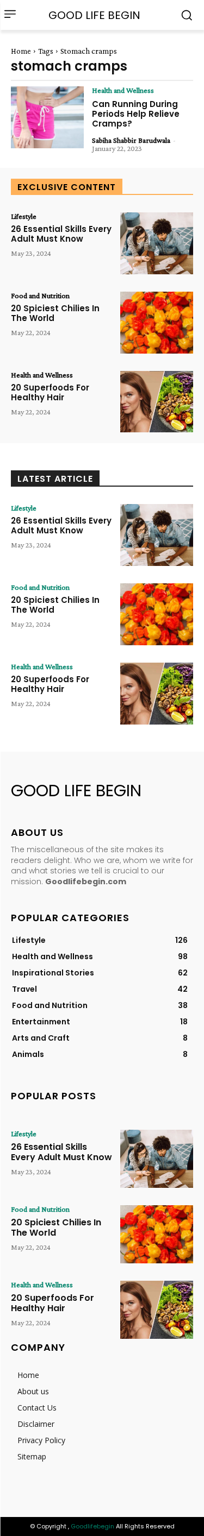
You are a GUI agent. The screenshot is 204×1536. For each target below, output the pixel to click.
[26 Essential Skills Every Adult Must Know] (156, 243)
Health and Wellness (123, 90)
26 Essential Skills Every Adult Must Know (61, 233)
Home (21, 51)
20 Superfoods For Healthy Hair (50, 392)
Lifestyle (23, 216)
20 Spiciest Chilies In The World (55, 313)
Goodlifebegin (92, 1526)
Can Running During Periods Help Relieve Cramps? (136, 113)
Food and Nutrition (40, 295)
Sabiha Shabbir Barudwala (131, 140)
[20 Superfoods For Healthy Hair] (156, 402)
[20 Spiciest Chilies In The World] (156, 323)
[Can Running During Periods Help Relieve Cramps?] (47, 117)
